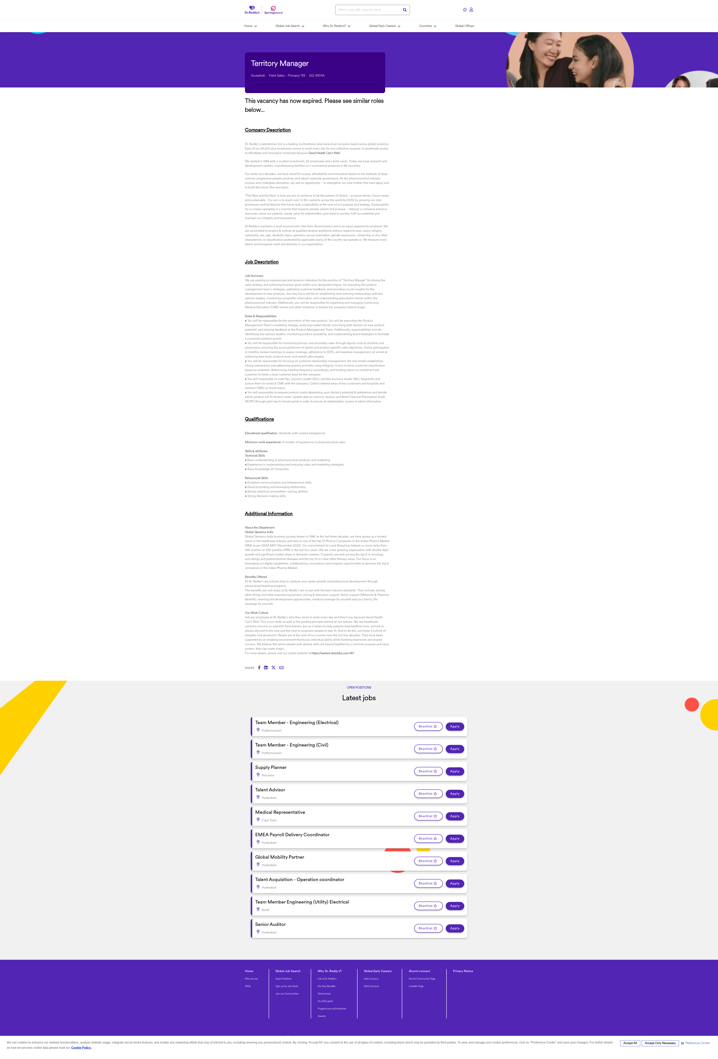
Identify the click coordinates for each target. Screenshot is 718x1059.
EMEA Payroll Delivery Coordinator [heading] (292, 835)
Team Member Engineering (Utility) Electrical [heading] (302, 902)
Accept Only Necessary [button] (660, 1043)
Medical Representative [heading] (280, 812)
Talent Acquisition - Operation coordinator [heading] (299, 880)
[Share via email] (283, 668)
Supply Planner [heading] (271, 767)
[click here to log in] (471, 10)
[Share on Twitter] (275, 668)
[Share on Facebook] (261, 668)
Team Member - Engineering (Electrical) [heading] (297, 723)
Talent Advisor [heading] (270, 790)
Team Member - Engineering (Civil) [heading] (291, 745)
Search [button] (405, 10)
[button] (695, 1043)
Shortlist (426, 726)
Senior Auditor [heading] (270, 924)
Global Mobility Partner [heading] (279, 857)
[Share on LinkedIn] (267, 668)
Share (249, 668)
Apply (455, 726)
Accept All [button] (630, 1043)
